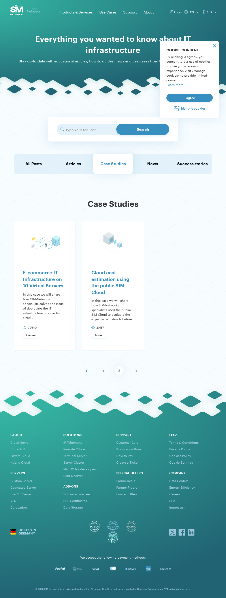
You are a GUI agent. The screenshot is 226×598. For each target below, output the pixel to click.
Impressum (177, 507)
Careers (175, 493)
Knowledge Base (128, 448)
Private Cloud (20, 455)
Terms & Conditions (184, 442)
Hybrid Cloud (20, 462)
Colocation (18, 507)
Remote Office (74, 448)
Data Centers (178, 480)
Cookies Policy (180, 455)
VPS (13, 500)
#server (31, 335)
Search (143, 129)
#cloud (99, 335)
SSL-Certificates (75, 500)
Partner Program (128, 487)
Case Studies (113, 163)
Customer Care (127, 442)
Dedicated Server (23, 487)
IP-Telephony (73, 442)
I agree (190, 98)
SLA (172, 500)
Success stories (192, 163)
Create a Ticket (127, 462)
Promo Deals (125, 480)
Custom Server (21, 480)
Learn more (174, 84)
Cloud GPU (18, 448)
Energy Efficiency (182, 487)
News (152, 163)
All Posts (33, 163)
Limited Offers (126, 493)
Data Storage (73, 507)
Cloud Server (20, 442)
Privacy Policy (179, 448)
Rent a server (73, 475)
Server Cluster (73, 462)
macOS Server (21, 493)
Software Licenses (76, 493)
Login (177, 12)
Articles (73, 163)
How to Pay (124, 455)
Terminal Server (75, 455)
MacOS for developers (80, 468)
